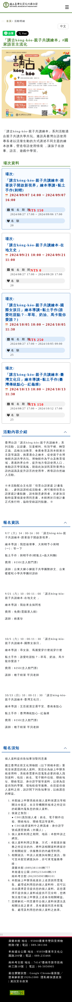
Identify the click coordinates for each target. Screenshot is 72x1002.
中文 (63, 26)
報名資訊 (11, 522)
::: (3, 21)
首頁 (9, 21)
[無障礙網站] (16, 995)
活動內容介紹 (15, 432)
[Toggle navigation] (67, 7)
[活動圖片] (36, 83)
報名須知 (11, 748)
